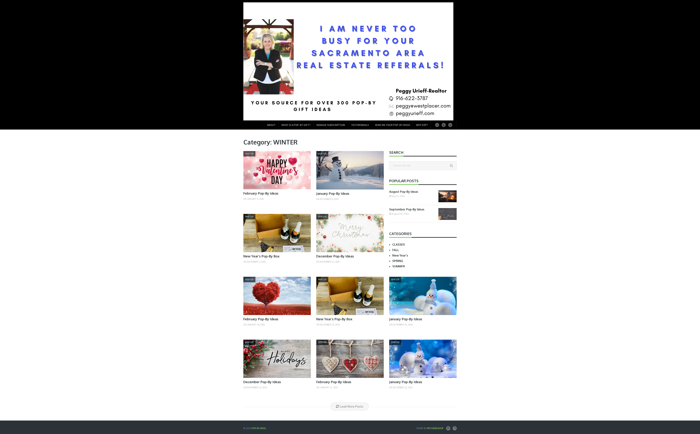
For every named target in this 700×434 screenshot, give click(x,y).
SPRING (397, 261)
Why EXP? (422, 125)
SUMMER (398, 266)
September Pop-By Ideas (406, 209)
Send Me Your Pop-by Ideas (392, 125)
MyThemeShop (435, 428)
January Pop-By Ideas (332, 193)
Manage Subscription (330, 125)
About (271, 125)
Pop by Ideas (259, 428)
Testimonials (360, 125)
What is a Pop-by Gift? (295, 125)
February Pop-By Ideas (260, 193)
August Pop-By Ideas (403, 191)
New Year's (400, 255)
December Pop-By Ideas (335, 256)
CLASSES (398, 244)
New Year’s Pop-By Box (261, 256)
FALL (395, 250)
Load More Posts (351, 406)
